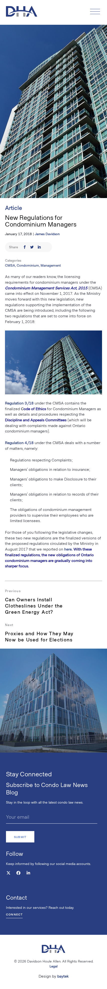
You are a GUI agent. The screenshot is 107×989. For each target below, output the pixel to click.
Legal (53, 966)
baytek (63, 976)
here (68, 549)
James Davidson (47, 234)
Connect (14, 914)
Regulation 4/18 (19, 442)
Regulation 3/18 (19, 403)
